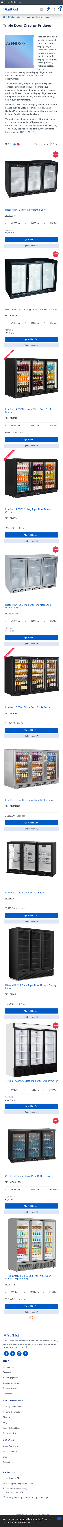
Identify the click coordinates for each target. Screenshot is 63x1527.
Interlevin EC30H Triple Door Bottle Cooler (28, 707)
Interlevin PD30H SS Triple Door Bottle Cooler (29, 800)
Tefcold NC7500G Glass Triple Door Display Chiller (31, 1081)
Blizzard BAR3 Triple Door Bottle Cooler (26, 209)
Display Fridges (15, 17)
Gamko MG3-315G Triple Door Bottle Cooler (28, 1176)
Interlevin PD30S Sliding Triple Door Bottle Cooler (28, 510)
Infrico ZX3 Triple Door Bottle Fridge (24, 892)
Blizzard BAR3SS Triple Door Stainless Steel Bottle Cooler (28, 606)
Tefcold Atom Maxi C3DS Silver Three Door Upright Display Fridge (28, 1277)
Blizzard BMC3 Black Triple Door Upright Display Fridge (30, 986)
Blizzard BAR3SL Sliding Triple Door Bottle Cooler (31, 309)
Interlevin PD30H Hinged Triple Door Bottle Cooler (28, 410)
